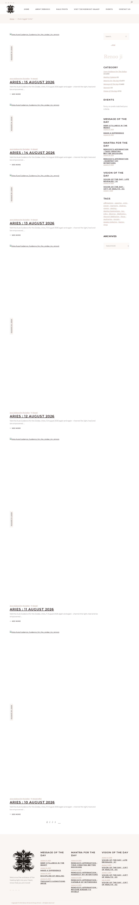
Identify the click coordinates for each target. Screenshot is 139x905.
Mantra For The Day (111, 81)
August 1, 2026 (106, 873)
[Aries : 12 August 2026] (54, 326)
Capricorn (114, 206)
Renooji (35, 79)
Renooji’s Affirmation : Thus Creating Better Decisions (115, 151)
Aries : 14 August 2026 (32, 153)
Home (12, 19)
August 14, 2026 (11, 124)
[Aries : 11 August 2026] (54, 519)
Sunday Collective (110, 222)
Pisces (123, 216)
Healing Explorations (111, 211)
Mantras (112, 214)
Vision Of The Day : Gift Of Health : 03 (115, 876)
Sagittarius (107, 219)
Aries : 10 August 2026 (32, 802)
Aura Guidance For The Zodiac (20, 79)
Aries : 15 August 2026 (32, 82)
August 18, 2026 (108, 155)
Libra (105, 214)
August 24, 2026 (108, 135)
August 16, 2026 (76, 878)
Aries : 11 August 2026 (32, 609)
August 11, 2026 (11, 519)
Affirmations (108, 203)
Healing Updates (109, 77)
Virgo (105, 225)
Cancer (106, 206)
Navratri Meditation (111, 216)
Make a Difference (113, 133)
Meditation (121, 214)
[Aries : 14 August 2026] (54, 124)
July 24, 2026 (106, 880)
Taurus (121, 222)
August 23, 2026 (46, 873)
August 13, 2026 (11, 194)
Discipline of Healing (52, 876)
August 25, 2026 (108, 129)
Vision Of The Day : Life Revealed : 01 (116, 180)
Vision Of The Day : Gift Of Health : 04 (114, 188)
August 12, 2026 (11, 326)
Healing (113, 208)
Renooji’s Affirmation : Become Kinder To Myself (84, 889)
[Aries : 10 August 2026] (54, 712)
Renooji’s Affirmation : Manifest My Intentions (115, 161)
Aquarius (118, 203)
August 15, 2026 (11, 53)
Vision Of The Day (110, 91)
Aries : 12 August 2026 (32, 416)
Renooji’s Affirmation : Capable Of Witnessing (84, 881)
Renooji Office (37, 799)
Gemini (106, 208)
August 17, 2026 (108, 165)
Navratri (106, 88)
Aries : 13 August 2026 (32, 223)
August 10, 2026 (11, 712)
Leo (122, 211)
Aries (125, 203)
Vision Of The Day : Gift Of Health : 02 (115, 883)
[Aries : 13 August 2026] (54, 194)
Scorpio (116, 219)
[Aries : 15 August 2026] (54, 53)
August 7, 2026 (108, 191)
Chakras (122, 206)
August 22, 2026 (46, 879)
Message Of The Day (111, 84)
